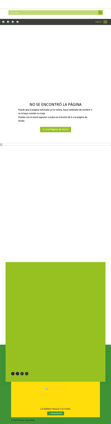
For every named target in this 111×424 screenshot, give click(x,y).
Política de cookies (25, 352)
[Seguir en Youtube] (26, 373)
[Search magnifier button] (100, 12)
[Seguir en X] (17, 373)
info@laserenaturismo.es (38, 277)
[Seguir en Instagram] (22, 373)
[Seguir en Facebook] (13, 373)
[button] (98, 22)
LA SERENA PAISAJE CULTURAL (55, 409)
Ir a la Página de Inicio (55, 129)
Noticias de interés (24, 317)
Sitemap (19, 322)
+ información (55, 413)
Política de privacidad (26, 346)
